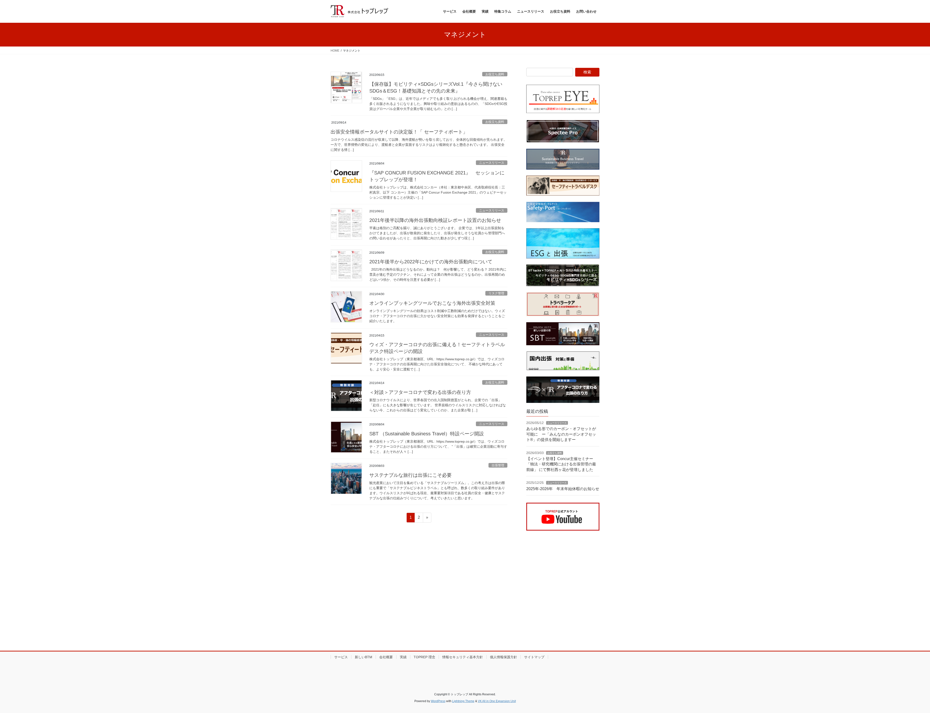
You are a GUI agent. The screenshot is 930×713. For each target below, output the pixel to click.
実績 (403, 657)
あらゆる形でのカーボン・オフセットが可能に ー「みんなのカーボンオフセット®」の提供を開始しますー (561, 434)
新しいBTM (363, 657)
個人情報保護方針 (503, 657)
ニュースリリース (491, 163)
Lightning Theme (463, 701)
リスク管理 (496, 293)
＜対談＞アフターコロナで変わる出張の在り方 (420, 392)
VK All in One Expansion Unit (497, 701)
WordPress (438, 701)
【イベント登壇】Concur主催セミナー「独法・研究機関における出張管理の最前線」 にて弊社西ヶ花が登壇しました (561, 464)
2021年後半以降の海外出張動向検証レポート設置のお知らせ (435, 220)
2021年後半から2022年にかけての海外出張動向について (430, 261)
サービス (341, 657)
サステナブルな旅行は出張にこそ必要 (410, 475)
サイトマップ (534, 657)
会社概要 (386, 657)
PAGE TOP (906, 687)
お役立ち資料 (494, 74)
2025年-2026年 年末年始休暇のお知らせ (562, 489)
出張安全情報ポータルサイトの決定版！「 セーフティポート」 (399, 131)
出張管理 (498, 465)
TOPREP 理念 (424, 657)
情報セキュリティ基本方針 (462, 657)
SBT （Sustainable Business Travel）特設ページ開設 (426, 433)
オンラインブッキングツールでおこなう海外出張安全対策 (432, 303)
